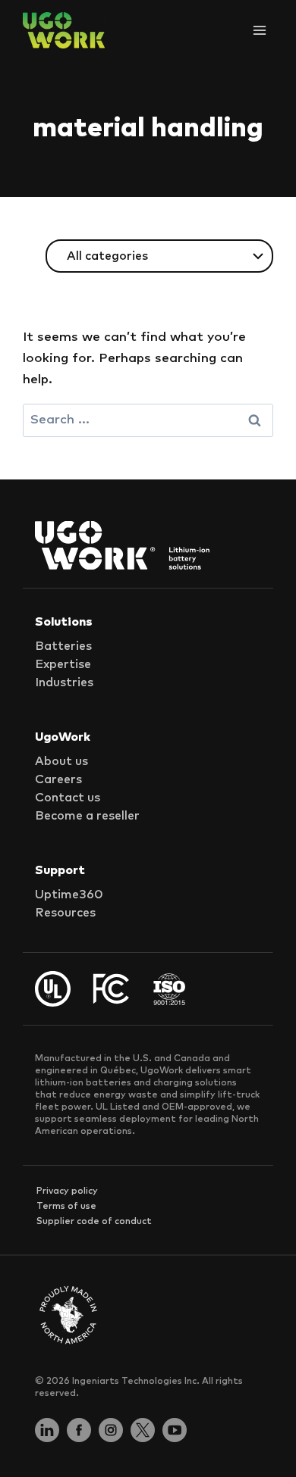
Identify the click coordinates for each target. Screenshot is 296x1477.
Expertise (63, 664)
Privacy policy (67, 1191)
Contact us (67, 798)
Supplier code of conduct (94, 1221)
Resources (65, 913)
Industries (64, 682)
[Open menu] (259, 30)
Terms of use (66, 1206)
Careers (58, 779)
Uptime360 (69, 894)
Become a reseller (87, 816)
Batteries (63, 646)
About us (61, 761)
